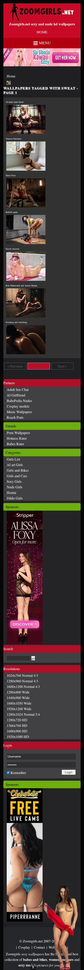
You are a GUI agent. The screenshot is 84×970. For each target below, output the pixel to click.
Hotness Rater (17, 438)
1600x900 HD (17, 731)
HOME (42, 32)
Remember (18, 772)
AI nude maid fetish (15, 101)
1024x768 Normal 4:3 (22, 675)
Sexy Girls (14, 481)
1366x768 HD (17, 725)
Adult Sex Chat (17, 389)
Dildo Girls (15, 498)
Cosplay (24, 947)
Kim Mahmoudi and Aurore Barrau (21, 285)
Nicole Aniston (12, 248)
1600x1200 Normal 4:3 (23, 686)
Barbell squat (11, 212)
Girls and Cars (17, 475)
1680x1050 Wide (19, 703)
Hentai (11, 492)
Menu (45, 42)
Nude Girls (14, 487)
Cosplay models (18, 406)
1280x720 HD (17, 719)
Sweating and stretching (16, 322)
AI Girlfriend (16, 395)
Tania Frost (11, 175)
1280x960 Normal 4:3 (22, 681)
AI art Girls (15, 464)
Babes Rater (15, 443)
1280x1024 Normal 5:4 (23, 714)
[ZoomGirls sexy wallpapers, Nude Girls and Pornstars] (42, 19)
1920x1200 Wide (19, 708)
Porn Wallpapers (18, 432)
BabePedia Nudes (19, 400)
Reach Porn (15, 417)
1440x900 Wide (18, 697)
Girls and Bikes (18, 470)
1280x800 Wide (18, 692)
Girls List (13, 459)
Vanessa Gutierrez (13, 138)
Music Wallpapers (19, 411)
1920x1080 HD (18, 736)
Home (11, 76)
